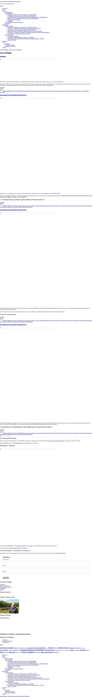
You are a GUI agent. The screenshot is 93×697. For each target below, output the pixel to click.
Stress (82, 91)
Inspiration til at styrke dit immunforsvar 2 (13, 210)
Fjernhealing (7, 23)
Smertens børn (3, 588)
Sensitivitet (83, 650)
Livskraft (10, 650)
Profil (4, 42)
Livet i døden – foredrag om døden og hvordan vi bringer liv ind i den (22, 29)
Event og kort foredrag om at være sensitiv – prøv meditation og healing (22, 27)
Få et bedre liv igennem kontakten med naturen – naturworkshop (21, 37)
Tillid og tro (37, 652)
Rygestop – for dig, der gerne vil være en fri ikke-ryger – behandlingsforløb (23, 18)
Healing (45, 91)
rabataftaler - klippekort (21, 545)
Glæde (47, 648)
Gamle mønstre (40, 648)
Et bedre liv (22, 91)
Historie (55, 648)
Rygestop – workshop (12, 40)
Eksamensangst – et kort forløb (14, 19)
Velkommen (5, 8)
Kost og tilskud (73, 91)
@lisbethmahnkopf (4, 618)
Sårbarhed (12, 652)
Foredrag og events (9, 26)
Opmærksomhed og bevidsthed (85, 205)
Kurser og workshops (9, 34)
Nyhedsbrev (7, 43)
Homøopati (57, 91)
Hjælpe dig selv (51, 91)
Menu (2, 6)
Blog (3, 9)
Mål (19, 650)
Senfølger (3, 56)
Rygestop (64, 650)
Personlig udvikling (58, 650)
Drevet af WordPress (25, 696)
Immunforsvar (62, 91)
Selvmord (67, 650)
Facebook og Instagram (10, 45)
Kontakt (4, 47)
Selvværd (72, 650)
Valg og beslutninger (47, 652)
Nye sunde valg (38, 205)
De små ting (2, 584)
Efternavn (5, 571)
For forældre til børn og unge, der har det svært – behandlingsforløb (22, 16)
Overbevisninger (3, 207)
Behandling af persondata (10, 46)
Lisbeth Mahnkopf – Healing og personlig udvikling (10, 1)
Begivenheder (5, 24)
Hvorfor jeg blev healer (5, 585)
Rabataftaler (10, 21)
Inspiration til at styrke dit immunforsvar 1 (13, 95)
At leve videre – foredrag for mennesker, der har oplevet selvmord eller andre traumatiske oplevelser (28, 32)
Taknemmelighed (18, 652)
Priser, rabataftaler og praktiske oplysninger (14, 22)
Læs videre (2, 87)
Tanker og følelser (22, 207)
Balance (16, 648)
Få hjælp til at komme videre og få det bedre (55, 440)
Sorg (88, 650)
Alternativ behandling (39, 91)
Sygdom (85, 91)
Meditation (15, 650)
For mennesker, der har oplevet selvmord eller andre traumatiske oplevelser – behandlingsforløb (27, 17)
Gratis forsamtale (8, 12)
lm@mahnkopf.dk (17, 443)
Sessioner (4, 11)
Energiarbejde (31, 648)
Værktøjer (56, 652)
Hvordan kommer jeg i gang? (6, 587)
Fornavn (4, 565)
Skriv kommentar (29, 207)
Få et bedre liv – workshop (13, 36)
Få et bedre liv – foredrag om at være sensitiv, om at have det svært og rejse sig (24, 28)
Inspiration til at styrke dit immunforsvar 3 (13, 324)
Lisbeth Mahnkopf (6, 91)
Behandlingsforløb (9, 13)
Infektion (67, 91)
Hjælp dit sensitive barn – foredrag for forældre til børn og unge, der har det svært (25, 31)
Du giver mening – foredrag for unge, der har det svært (19, 33)
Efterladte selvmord (23, 648)
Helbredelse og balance (30, 91)
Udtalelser (5, 41)
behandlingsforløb (16, 548)
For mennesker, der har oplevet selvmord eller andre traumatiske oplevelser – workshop (26, 38)
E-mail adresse (6, 559)
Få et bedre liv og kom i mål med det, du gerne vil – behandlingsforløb (22, 14)
